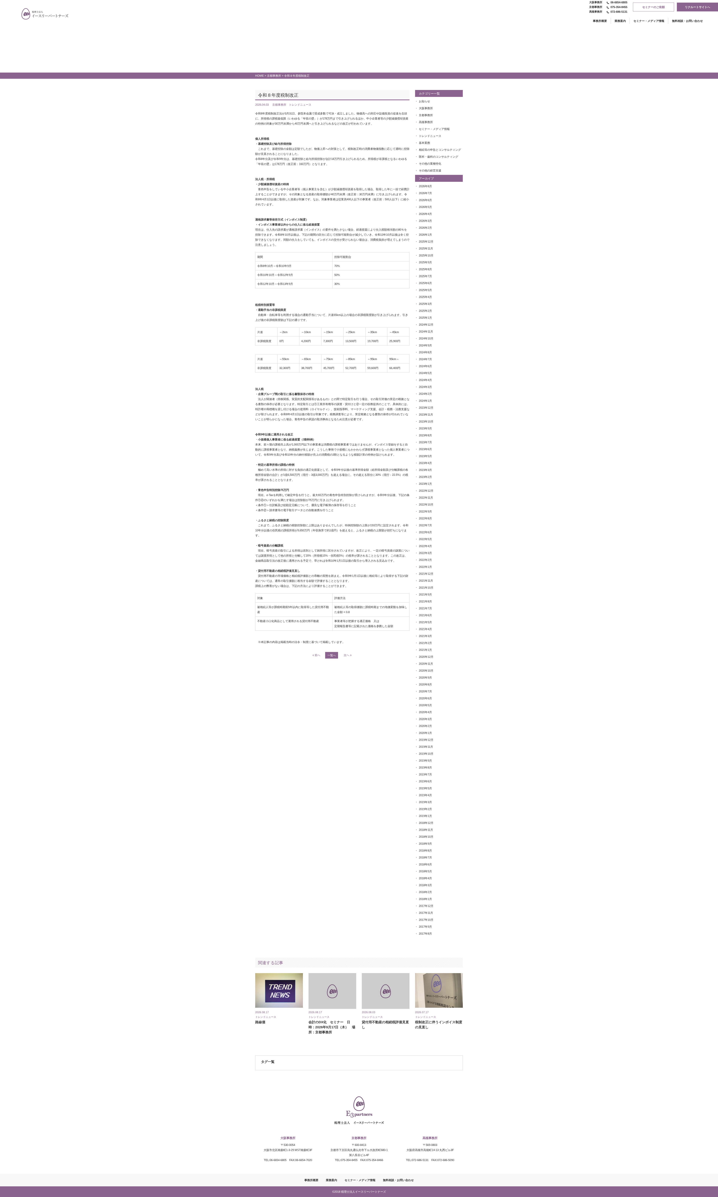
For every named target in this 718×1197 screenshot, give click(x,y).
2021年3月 (425, 636)
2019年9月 (425, 760)
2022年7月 (425, 525)
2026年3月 (425, 220)
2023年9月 (425, 428)
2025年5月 (425, 290)
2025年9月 (425, 262)
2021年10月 (426, 587)
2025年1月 (425, 317)
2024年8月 (425, 352)
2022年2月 (425, 559)
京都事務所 (274, 75)
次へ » (348, 655)
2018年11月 (426, 829)
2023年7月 (425, 442)
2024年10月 (426, 338)
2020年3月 (425, 719)
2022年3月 (425, 553)
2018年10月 (426, 836)
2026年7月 (425, 193)
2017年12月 (426, 905)
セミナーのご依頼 (653, 7)
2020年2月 (425, 726)
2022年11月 (426, 497)
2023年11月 (426, 414)
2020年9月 (425, 677)
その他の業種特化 (430, 163)
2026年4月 (425, 213)
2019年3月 (425, 802)
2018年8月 (425, 850)
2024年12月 (426, 324)
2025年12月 (426, 241)
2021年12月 (426, 573)
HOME (259, 75)
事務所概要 (311, 1180)
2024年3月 (425, 386)
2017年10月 (426, 919)
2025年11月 (426, 248)
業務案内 (620, 20)
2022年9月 (425, 511)
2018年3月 (425, 885)
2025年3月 (425, 303)
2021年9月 (425, 594)
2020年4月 (425, 712)
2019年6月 (425, 781)
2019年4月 (425, 795)
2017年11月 (426, 912)
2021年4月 (425, 629)
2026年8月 (425, 186)
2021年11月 (426, 580)
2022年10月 (426, 504)
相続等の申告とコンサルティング (440, 149)
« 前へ (316, 655)
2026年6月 (425, 200)
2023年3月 (425, 470)
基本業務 (424, 142)
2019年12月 (426, 739)
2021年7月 (425, 608)
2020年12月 (426, 656)
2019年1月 (425, 816)
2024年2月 (425, 393)
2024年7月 (425, 359)
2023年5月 (425, 456)
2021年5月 (425, 622)
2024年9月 (425, 345)
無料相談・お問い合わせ (687, 20)
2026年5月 (425, 207)
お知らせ (424, 101)
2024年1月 (425, 400)
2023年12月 (426, 407)
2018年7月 (425, 857)
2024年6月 (425, 366)
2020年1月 (425, 732)
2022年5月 (425, 539)
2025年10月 (426, 255)
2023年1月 (425, 483)
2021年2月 (425, 643)
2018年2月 (425, 892)
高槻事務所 (426, 122)
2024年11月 (426, 331)
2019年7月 (425, 774)
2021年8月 (425, 601)
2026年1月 (425, 234)
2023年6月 (425, 449)
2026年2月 (425, 227)
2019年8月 (425, 767)
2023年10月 (426, 421)
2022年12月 (426, 490)
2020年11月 (426, 663)
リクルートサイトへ (697, 7)
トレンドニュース (430, 135)
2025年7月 (425, 276)
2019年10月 (426, 753)
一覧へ (331, 655)
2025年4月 (425, 297)
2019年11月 (426, 746)
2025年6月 (425, 283)
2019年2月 (425, 809)
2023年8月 (425, 435)
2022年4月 (425, 546)
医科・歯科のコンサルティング (438, 156)
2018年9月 (425, 843)
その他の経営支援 (430, 170)
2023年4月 (425, 463)
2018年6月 (425, 864)
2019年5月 (425, 788)
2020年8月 (425, 684)
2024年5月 (425, 373)
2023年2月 (425, 476)
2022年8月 (425, 518)
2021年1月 (425, 649)
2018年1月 (425, 899)
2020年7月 (425, 691)
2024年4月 (425, 380)
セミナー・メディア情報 (648, 20)
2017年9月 (425, 926)
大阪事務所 (426, 108)
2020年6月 (425, 698)
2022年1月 (425, 566)
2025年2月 (425, 310)
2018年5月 (425, 871)
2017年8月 (425, 933)
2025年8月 (425, 269)
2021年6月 (425, 615)
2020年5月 (425, 705)
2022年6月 (425, 532)
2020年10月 (426, 670)
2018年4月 (425, 878)
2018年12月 (426, 822)
